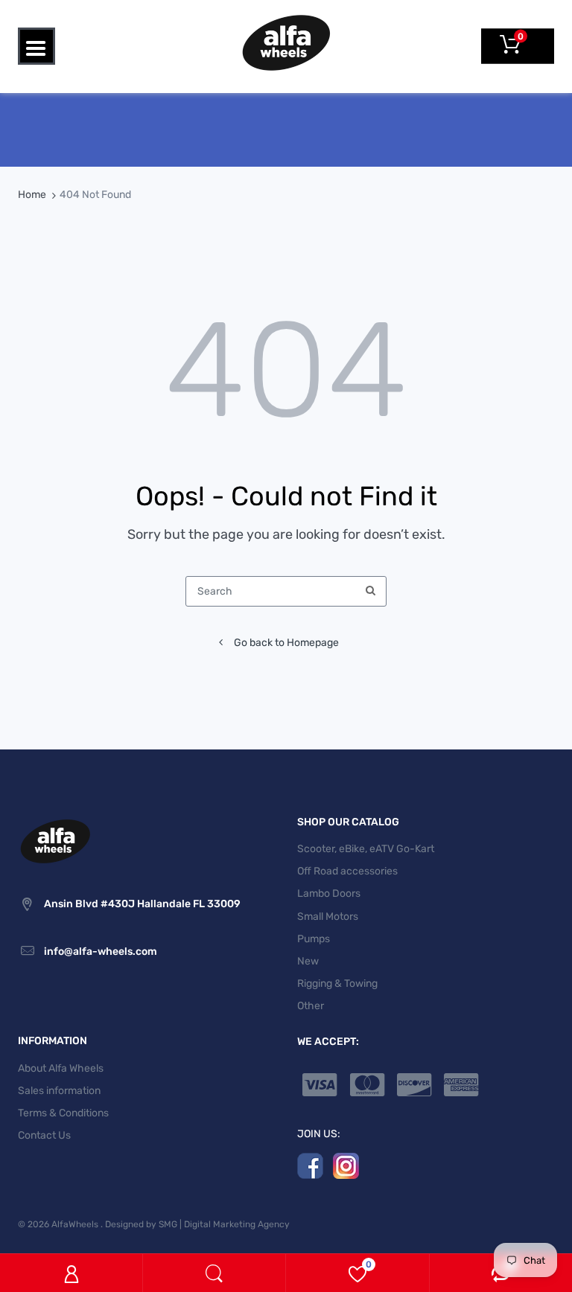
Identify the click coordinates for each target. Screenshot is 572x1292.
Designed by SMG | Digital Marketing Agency (197, 1224)
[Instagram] (346, 1165)
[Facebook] (310, 1165)
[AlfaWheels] (286, 42)
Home (32, 194)
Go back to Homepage (286, 642)
